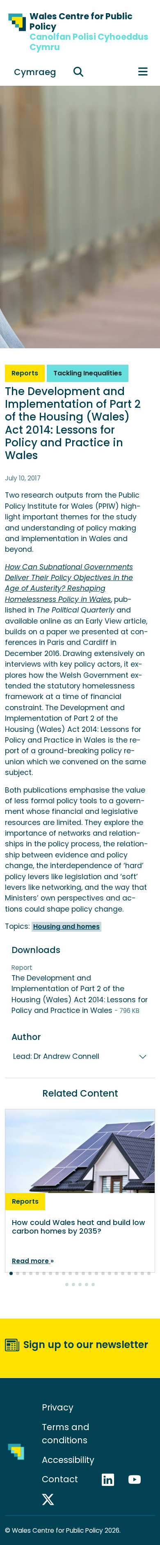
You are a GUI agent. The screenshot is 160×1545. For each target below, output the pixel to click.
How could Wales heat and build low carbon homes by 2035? (78, 1227)
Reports (24, 373)
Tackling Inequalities (87, 373)
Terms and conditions (65, 1433)
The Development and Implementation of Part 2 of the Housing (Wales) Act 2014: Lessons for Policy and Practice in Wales (79, 989)
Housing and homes (66, 926)
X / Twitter (52, 1499)
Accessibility (68, 1460)
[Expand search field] (78, 71)
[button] (11, 1273)
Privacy (57, 1407)
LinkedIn (111, 1480)
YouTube (138, 1480)
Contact (60, 1479)
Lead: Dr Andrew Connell (56, 1056)
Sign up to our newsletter (85, 1344)
